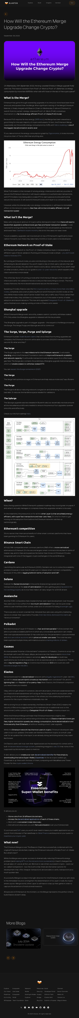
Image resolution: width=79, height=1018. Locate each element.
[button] (30, 3)
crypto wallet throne (24, 763)
